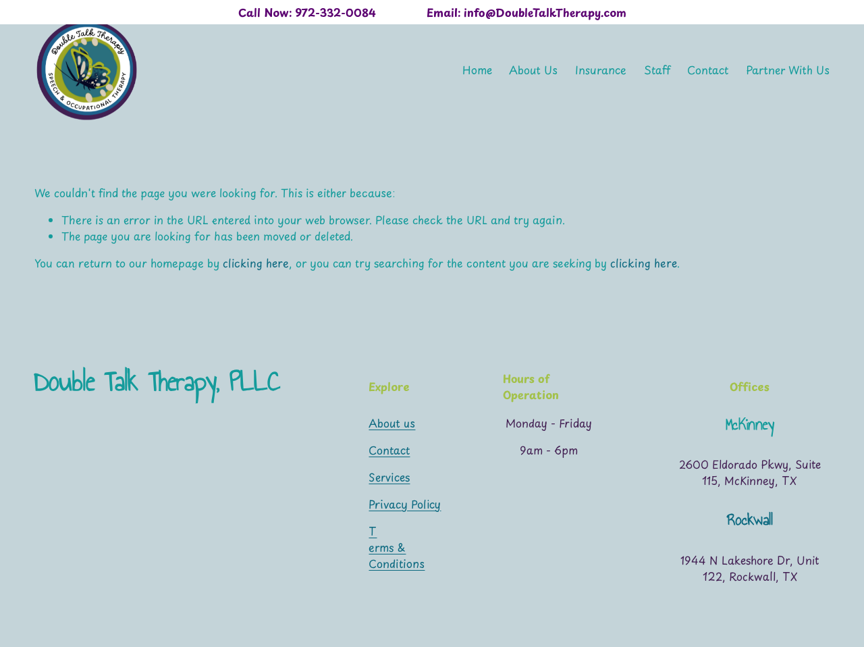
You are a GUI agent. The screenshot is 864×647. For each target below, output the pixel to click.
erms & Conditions (397, 555)
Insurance (600, 69)
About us (392, 423)
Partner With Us (788, 69)
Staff (657, 69)
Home (477, 69)
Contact (707, 69)
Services (389, 477)
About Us (533, 69)
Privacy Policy (405, 504)
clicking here (256, 263)
